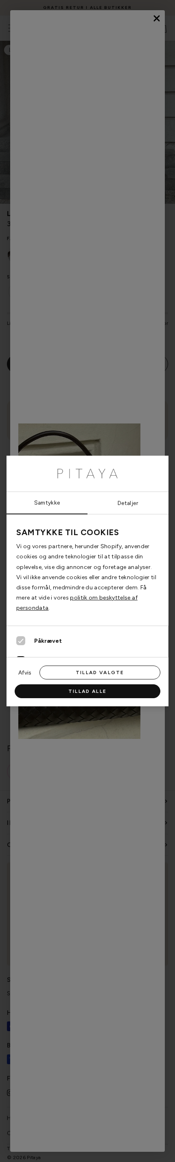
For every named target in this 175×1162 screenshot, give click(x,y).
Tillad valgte (100, 672)
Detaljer (128, 503)
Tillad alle (87, 691)
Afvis (24, 672)
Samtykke (47, 502)
